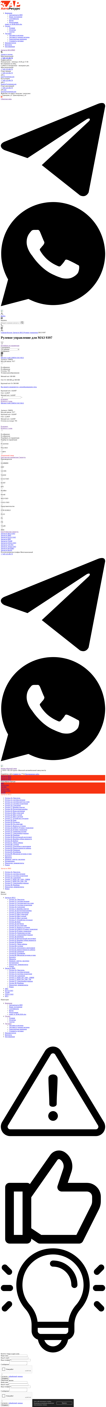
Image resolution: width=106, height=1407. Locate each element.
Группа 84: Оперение (12, 850)
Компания (8, 1003)
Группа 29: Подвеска (12, 822)
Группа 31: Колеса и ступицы (15, 826)
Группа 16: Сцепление (13, 805)
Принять (64, 1403)
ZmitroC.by (17, 774)
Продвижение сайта (32, 774)
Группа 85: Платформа (13, 852)
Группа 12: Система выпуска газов (17, 802)
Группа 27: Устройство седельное (16, 818)
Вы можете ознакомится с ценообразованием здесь (19, 387)
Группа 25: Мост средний (14, 816)
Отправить (5, 1378)
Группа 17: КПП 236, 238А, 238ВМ (17, 879)
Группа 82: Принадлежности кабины (18, 848)
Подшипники (10, 861)
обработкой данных (16, 1376)
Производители (10, 43)
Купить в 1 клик (6, 401)
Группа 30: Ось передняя (13, 824)
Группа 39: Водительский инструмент (18, 837)
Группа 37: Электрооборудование (17, 833)
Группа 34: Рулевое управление (16, 830)
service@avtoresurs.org (8, 91)
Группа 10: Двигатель (12, 798)
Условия (12, 1018)
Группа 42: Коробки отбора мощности (18, 839)
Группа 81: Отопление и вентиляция (18, 846)
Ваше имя (4, 1356)
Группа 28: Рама (10, 820)
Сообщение (5, 1364)
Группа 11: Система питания (15, 800)
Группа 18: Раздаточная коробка (16, 809)
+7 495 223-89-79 (7, 69)
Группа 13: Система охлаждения (16, 803)
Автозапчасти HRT (16, 1005)
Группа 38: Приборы (12, 835)
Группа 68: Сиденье (12, 844)
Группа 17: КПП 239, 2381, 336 (16, 881)
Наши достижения (15, 1007)
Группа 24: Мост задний (13, 815)
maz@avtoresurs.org (7, 77)
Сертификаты (14, 1009)
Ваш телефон (6, 1360)
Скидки (12, 1022)
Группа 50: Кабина (11, 841)
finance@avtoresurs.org (8, 84)
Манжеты (8, 857)
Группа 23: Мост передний (14, 813)
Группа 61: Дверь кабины (14, 843)
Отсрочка (12, 1020)
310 (5, 90)
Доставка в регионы (16, 1025)
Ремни (7, 889)
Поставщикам (10, 46)
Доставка (8, 1023)
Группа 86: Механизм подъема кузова (18, 854)
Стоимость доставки (16, 1031)
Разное (7, 865)
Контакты (8, 45)
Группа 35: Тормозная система (15, 831)
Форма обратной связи (9, 768)
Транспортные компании (18, 1029)
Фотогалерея (13, 1012)
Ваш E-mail (5, 1358)
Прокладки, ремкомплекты (14, 863)
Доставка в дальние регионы (19, 1027)
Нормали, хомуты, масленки (15, 859)
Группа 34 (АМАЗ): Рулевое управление (19, 828)
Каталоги (8, 856)
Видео (11, 1010)
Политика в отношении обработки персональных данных (44, 1403)
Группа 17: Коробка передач (15, 807)
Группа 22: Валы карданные (15, 811)
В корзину (4, 399)
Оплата (7, 1016)
